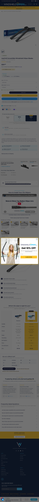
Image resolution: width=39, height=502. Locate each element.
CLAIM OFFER (29, 257)
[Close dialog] (37, 239)
